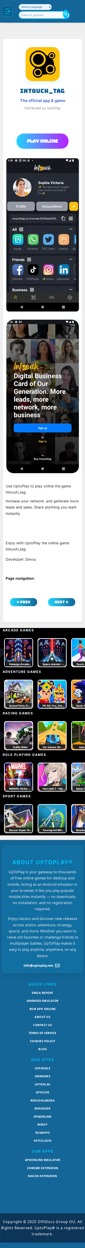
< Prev (23, 602)
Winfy (42, 1124)
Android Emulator (42, 1001)
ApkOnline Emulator (42, 1160)
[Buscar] (65, 14)
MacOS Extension (42, 1176)
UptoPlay (43, 1084)
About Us (42, 1017)
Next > (61, 602)
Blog (42, 1049)
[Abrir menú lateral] (7, 11)
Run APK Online (42, 1009)
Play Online (42, 141)
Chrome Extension (42, 1168)
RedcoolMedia (42, 1100)
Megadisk (42, 1108)
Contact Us (42, 1025)
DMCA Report (42, 993)
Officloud (42, 1141)
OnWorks (43, 1076)
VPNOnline (43, 1116)
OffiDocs (42, 1068)
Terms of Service (42, 1033)
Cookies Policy (42, 1041)
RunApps (42, 1133)
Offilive (42, 1092)
